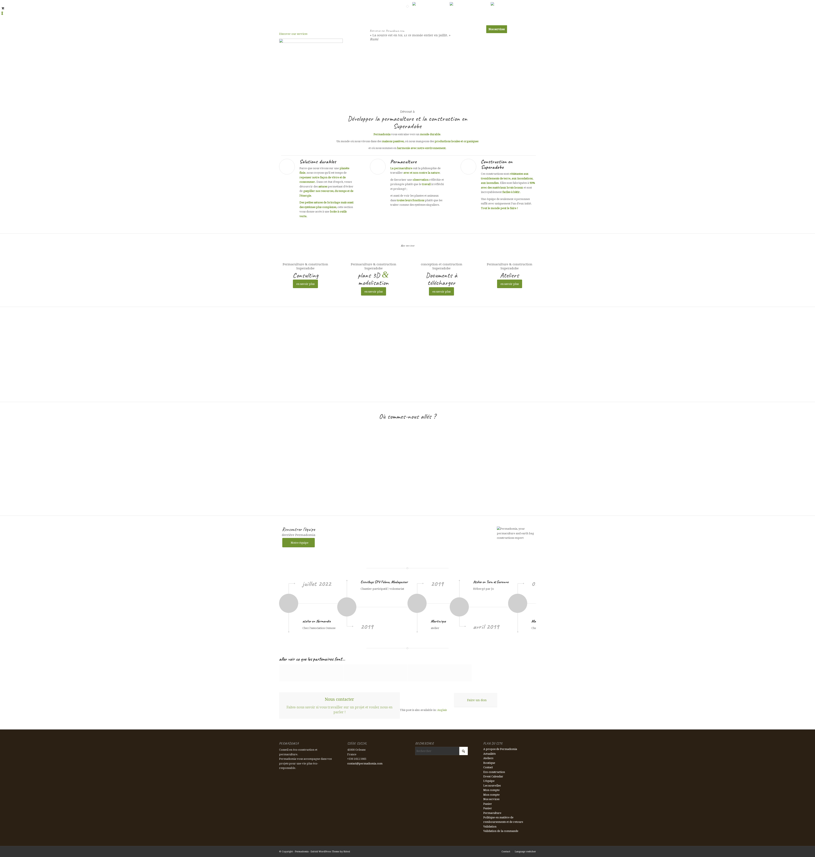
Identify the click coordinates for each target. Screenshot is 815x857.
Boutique (489, 762)
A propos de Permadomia (500, 749)
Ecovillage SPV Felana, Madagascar (384, 582)
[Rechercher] (532, 29)
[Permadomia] (289, 29)
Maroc (535, 621)
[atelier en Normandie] (308, 603)
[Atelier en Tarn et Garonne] (479, 606)
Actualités (489, 753)
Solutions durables (317, 161)
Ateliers (488, 758)
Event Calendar (493, 776)
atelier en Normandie (316, 621)
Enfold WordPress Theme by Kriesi (330, 851)
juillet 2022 (316, 583)
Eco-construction (494, 772)
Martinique (438, 621)
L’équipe (489, 780)
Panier (487, 803)
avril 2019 (486, 626)
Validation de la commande (500, 831)
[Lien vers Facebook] (533, 3)
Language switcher (399, 3)
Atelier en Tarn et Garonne (490, 582)
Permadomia (302, 851)
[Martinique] (429, 603)
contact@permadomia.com (364, 763)
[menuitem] (380, 3)
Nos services (491, 799)
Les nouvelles (492, 785)
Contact (380, 3)
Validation (489, 826)
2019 (367, 626)
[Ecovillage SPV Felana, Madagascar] (372, 606)
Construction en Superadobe (497, 164)
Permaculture (403, 161)
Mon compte (491, 790)
